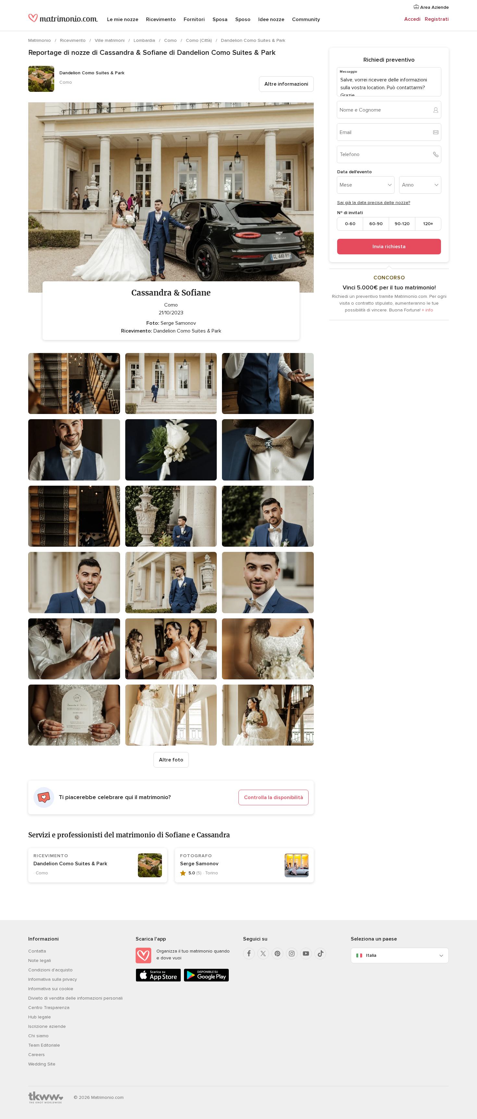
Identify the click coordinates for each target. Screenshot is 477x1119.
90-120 (402, 223)
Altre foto (171, 760)
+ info (427, 310)
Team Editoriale (44, 1045)
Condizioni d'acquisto (50, 970)
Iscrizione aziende (47, 1026)
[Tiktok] (320, 953)
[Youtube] (306, 953)
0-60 (350, 223)
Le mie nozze (122, 19)
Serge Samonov (199, 863)
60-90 (376, 223)
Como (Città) (199, 40)
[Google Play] (206, 980)
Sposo (243, 19)
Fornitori (194, 19)
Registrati (437, 19)
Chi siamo (38, 1036)
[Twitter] (263, 953)
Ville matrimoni (110, 40)
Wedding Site (41, 1064)
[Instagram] (292, 953)
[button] (171, 797)
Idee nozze (271, 19)
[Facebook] (249, 953)
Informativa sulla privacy (52, 979)
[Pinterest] (277, 953)
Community (306, 19)
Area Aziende (434, 7)
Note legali (39, 960)
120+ (428, 223)
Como (171, 40)
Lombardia (145, 40)
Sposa (220, 19)
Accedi (412, 19)
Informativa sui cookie (50, 988)
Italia (371, 955)
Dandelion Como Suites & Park (253, 40)
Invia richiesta (389, 246)
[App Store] (158, 980)
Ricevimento (161, 19)
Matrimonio (40, 40)
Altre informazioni (286, 84)
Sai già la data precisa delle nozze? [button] (373, 202)
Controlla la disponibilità (273, 797)
